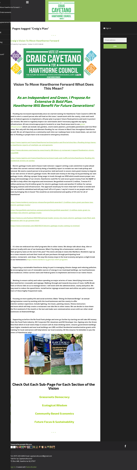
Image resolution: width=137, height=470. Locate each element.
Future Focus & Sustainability (54, 421)
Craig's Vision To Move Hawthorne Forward (34, 40)
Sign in (108, 28)
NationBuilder (31, 467)
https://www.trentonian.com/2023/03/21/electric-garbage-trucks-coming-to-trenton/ (45, 226)
